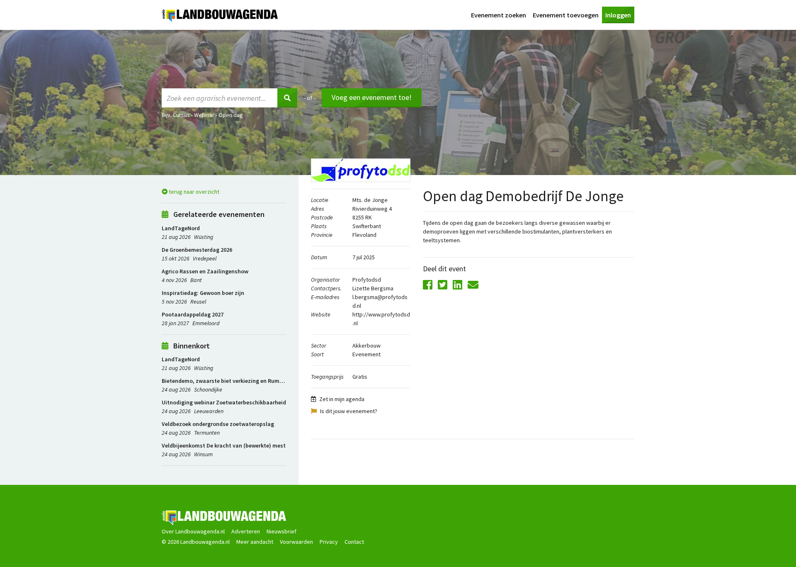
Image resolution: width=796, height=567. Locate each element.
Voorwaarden (296, 541)
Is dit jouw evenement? (348, 411)
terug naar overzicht (193, 191)
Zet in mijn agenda (341, 399)
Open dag (230, 115)
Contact (354, 541)
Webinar (204, 115)
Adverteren (245, 531)
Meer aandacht (254, 541)
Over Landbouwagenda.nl (193, 531)
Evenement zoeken (498, 15)
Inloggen (618, 15)
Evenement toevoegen (566, 15)
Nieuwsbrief (281, 531)
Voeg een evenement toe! (372, 97)
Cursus (181, 115)
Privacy (329, 541)
